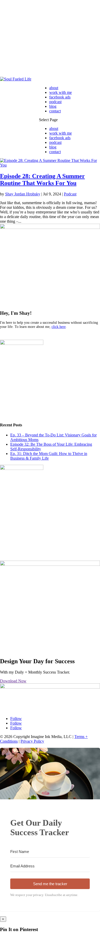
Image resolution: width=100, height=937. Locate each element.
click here (59, 327)
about (53, 88)
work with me (60, 92)
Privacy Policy (32, 741)
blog (52, 106)
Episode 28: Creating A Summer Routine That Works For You (42, 179)
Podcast (70, 194)
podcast (55, 101)
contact (55, 111)
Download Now (13, 681)
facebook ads (60, 97)
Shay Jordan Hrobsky (22, 194)
